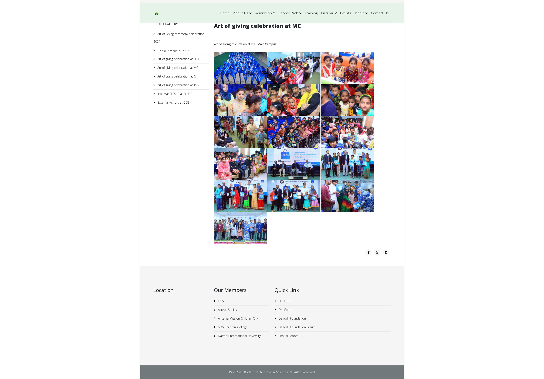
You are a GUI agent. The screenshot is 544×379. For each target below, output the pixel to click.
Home (225, 13)
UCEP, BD (285, 301)
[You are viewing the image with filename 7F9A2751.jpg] (240, 68)
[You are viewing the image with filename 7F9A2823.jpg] (347, 68)
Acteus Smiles (227, 310)
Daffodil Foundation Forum (297, 327)
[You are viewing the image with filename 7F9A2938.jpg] (240, 132)
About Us (240, 13)
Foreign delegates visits (173, 50)
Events (345, 13)
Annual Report (288, 336)
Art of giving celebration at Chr (177, 76)
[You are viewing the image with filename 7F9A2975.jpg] (293, 132)
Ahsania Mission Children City (237, 318)
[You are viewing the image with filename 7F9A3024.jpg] (293, 196)
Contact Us (380, 13)
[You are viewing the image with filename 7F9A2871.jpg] (293, 100)
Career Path (288, 13)
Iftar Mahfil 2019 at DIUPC (174, 94)
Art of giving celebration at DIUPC (179, 59)
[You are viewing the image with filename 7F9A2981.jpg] (240, 164)
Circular (327, 13)
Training (311, 13)
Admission (263, 13)
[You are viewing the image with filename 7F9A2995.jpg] (293, 164)
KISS (220, 301)
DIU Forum (285, 310)
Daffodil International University (239, 336)
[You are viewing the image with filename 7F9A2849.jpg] (240, 100)
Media (359, 13)
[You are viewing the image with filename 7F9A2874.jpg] (347, 100)
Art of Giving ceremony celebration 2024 (178, 38)
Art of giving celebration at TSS (178, 85)
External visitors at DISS (173, 102)
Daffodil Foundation (292, 318)
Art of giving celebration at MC (177, 68)
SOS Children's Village (232, 327)
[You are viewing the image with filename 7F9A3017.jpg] (240, 196)
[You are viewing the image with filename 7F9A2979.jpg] (347, 132)
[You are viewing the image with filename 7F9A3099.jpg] (240, 228)
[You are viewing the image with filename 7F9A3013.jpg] (347, 164)
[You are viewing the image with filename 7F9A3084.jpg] (347, 196)
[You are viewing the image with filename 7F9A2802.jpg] (293, 68)
